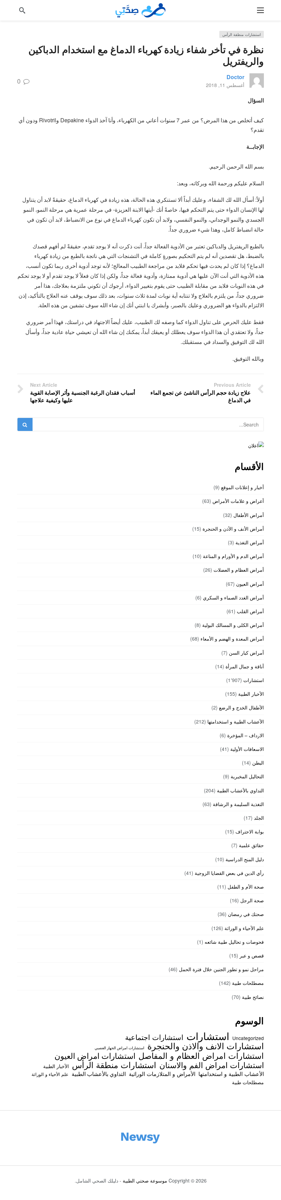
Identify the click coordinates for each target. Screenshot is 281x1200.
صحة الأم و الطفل (246, 886)
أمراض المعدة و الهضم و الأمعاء (232, 638)
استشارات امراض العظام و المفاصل (201, 1055)
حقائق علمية (251, 845)
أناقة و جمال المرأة (244, 666)
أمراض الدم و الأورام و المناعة (233, 556)
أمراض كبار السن (246, 652)
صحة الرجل (252, 900)
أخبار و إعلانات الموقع (242, 487)
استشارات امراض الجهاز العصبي (119, 1047)
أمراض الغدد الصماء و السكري (233, 597)
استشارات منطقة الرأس (241, 34)
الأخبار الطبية (251, 693)
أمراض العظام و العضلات (238, 569)
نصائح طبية (253, 996)
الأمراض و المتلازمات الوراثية (162, 1073)
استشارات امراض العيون (94, 1055)
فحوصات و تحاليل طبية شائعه (234, 941)
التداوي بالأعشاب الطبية (240, 790)
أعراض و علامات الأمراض (238, 500)
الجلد (259, 817)
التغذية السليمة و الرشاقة (238, 804)
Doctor (235, 77)
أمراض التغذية (249, 542)
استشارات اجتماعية (154, 1037)
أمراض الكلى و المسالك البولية (233, 624)
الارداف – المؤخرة (245, 735)
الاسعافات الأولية (247, 748)
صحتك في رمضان (246, 914)
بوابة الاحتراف (249, 831)
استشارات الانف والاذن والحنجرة (205, 1045)
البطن (258, 762)
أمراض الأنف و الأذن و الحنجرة (233, 528)
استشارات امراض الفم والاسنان (211, 1064)
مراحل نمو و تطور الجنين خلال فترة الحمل (221, 969)
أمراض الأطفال (248, 514)
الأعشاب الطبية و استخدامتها (235, 721)
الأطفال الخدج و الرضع (241, 707)
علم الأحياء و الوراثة (244, 928)
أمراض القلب (250, 611)
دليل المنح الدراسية (244, 859)
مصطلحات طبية (248, 982)
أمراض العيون (250, 583)
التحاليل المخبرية (247, 776)
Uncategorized (248, 1038)
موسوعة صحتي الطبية (145, 1180)
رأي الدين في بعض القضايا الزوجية (229, 872)
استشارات (253, 680)
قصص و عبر (252, 955)
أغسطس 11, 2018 (225, 85)
